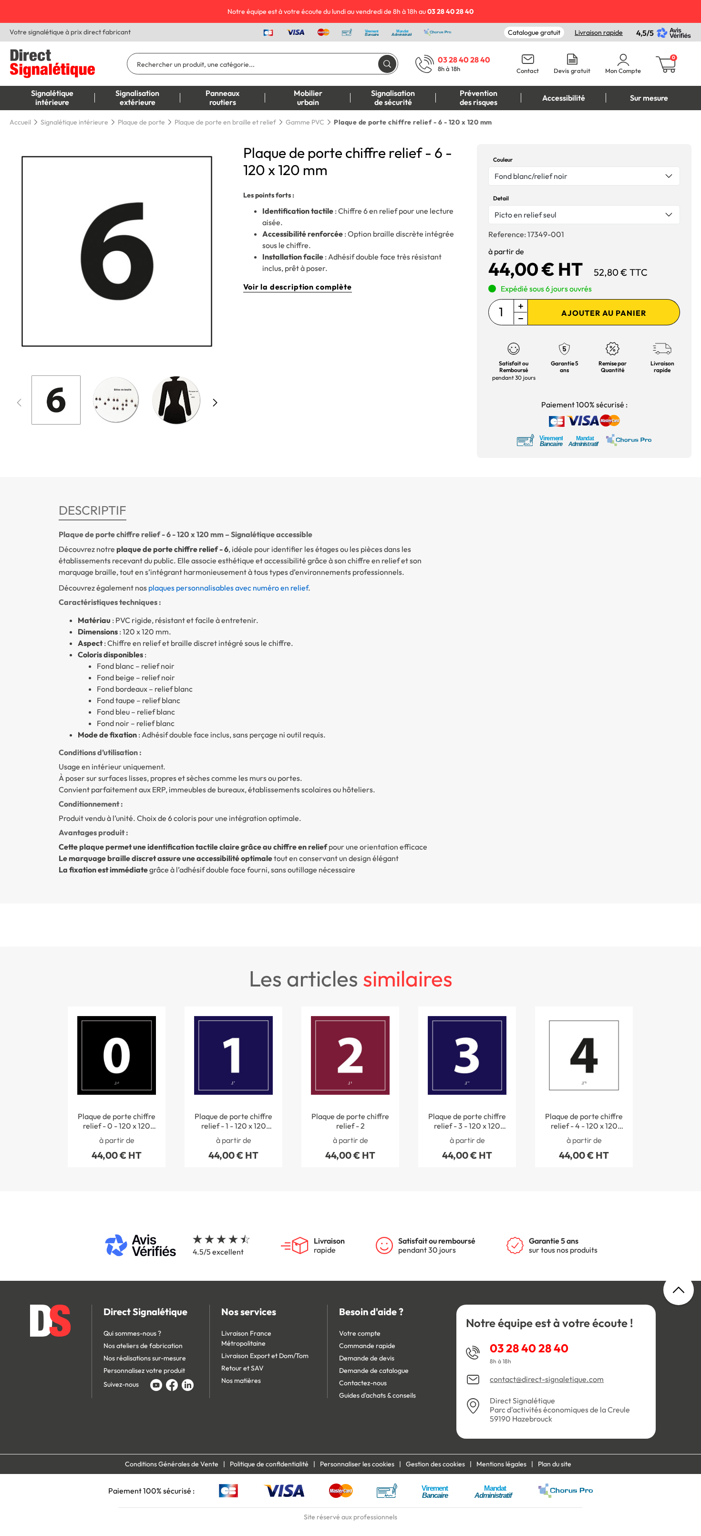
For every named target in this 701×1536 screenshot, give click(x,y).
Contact (527, 71)
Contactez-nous (363, 1383)
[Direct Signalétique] (52, 62)
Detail (501, 198)
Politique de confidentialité (269, 1464)
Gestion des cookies (435, 1464)
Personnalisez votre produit (144, 1370)
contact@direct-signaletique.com (547, 1379)
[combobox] (584, 176)
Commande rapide (367, 1345)
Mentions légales (501, 1464)
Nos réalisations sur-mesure (144, 1358)
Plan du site (554, 1464)
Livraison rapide (599, 32)
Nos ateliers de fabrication (143, 1345)
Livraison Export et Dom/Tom (265, 1355)
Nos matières (241, 1380)
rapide (329, 1245)
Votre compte (360, 1333)
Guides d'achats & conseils (377, 1395)
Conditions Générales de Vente (171, 1464)
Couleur (503, 159)
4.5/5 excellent (218, 1251)
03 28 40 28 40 (529, 1348)
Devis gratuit (572, 71)
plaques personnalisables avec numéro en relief (228, 587)
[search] (387, 64)
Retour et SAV (242, 1368)
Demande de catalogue (374, 1370)
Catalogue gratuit (534, 32)
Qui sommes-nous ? (132, 1333)
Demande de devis (366, 1358)
